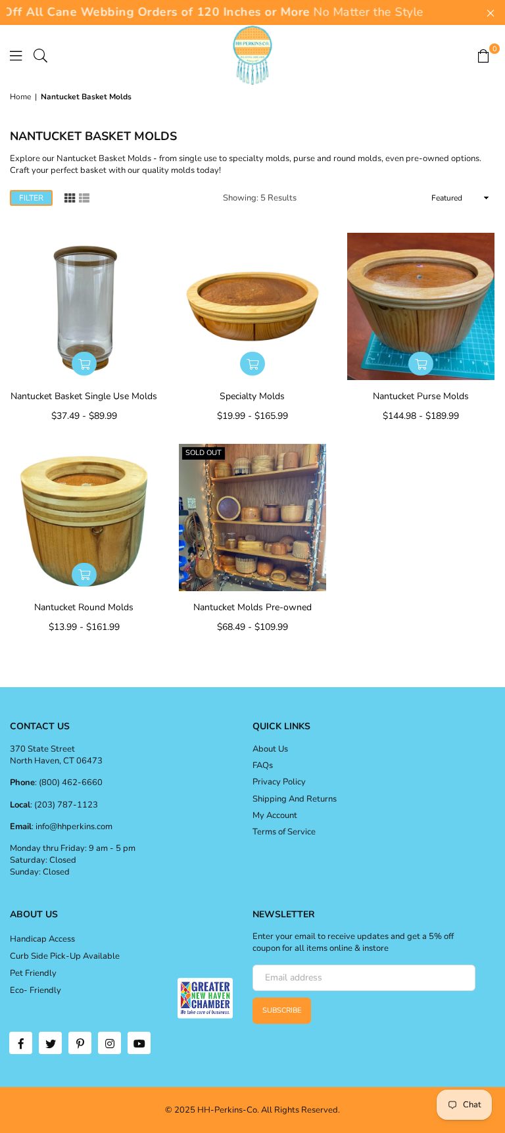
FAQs (262, 765)
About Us (270, 749)
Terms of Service (284, 832)
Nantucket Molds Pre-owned (252, 607)
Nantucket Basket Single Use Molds (84, 396)
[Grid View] (69, 197)
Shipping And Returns (294, 799)
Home (20, 96)
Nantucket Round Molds (83, 607)
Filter (31, 198)
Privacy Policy (279, 782)
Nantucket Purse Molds (421, 396)
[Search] (40, 55)
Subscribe (281, 1010)
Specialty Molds (252, 396)
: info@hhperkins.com (72, 826)
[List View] (84, 197)
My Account (274, 815)
